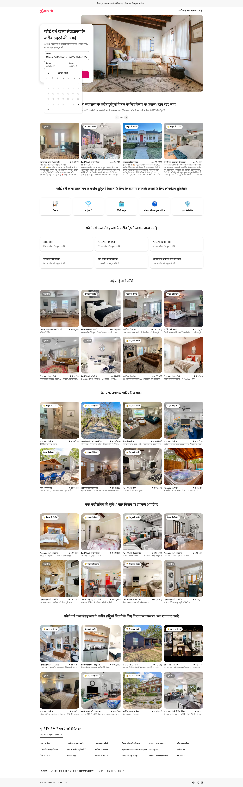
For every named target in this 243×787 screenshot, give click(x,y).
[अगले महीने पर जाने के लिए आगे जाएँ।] (78, 73)
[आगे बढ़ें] (126, 117)
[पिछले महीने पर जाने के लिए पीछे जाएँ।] (48, 73)
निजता (60, 783)
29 (78, 104)
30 (48, 110)
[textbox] (55, 66)
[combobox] (66, 56)
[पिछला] (117, 117)
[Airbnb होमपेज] (46, 11)
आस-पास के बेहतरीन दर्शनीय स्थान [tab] (51, 735)
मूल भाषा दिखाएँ (140, 3)
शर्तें (66, 783)
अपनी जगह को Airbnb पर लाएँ (189, 10)
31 (53, 110)
